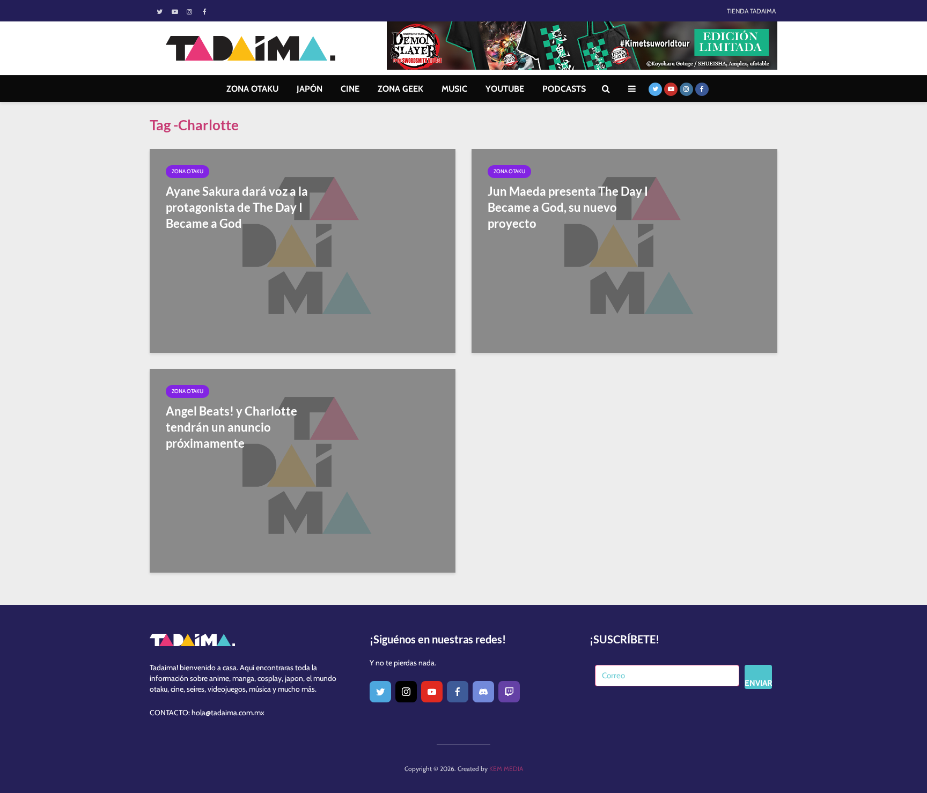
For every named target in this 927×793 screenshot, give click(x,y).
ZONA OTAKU (252, 89)
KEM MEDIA (506, 769)
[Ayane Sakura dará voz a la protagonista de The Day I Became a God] (302, 250)
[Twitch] (509, 691)
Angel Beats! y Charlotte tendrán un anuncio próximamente (231, 427)
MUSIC (454, 89)
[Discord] (483, 691)
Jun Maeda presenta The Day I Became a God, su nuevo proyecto (568, 207)
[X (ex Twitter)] (380, 691)
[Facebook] (457, 691)
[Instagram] (406, 691)
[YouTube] (432, 691)
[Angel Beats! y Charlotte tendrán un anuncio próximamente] (302, 470)
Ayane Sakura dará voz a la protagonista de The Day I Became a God (237, 207)
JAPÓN (309, 89)
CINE (350, 89)
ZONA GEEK (400, 89)
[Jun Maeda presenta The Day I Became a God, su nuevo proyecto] (624, 250)
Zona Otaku (187, 171)
